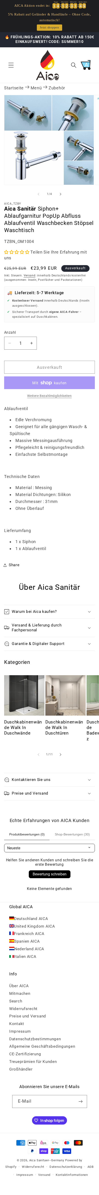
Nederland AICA (29, 949)
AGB (90, 1166)
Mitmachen (19, 993)
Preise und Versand (27, 1016)
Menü (36, 87)
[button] (11, 65)
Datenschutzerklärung (66, 1166)
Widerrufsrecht (23, 1008)
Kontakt (16, 1023)
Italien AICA (25, 956)
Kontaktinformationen (72, 1175)
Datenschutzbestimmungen (35, 1039)
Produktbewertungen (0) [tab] (27, 834)
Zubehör (57, 87)
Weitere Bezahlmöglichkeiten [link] (49, 396)
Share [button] (14, 565)
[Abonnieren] (81, 1101)
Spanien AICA (27, 941)
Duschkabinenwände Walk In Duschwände (23, 728)
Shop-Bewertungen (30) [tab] (72, 834)
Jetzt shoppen (49, 27)
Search (15, 1001)
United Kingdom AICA (34, 926)
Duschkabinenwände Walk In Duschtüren (64, 728)
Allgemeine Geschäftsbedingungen (42, 1046)
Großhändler (21, 1069)
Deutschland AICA (31, 918)
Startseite (14, 87)
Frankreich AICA (29, 933)
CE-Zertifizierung (25, 1054)
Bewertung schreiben (50, 874)
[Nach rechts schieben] (60, 194)
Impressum (20, 1031)
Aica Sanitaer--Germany (46, 1160)
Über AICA (19, 985)
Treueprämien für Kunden (33, 1061)
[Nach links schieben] (38, 194)
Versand (29, 275)
